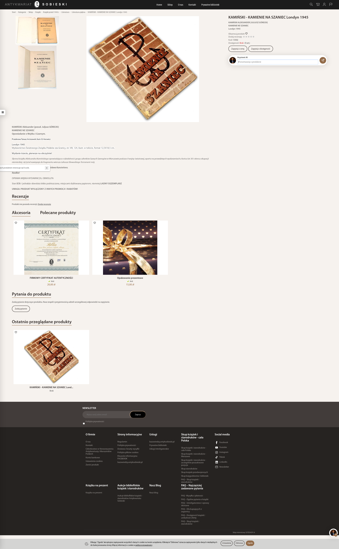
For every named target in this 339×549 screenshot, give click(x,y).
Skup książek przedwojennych (194, 472)
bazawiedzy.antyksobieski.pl (130, 462)
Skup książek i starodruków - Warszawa (193, 455)
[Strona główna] (36, 4)
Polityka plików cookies (127, 453)
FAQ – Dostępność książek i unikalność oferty (193, 516)
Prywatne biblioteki (210, 4)
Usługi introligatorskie (159, 449)
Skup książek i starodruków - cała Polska (193, 449)
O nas (180, 4)
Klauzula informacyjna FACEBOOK (127, 457)
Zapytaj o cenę (237, 49)
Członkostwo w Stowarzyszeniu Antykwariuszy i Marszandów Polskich (99, 451)
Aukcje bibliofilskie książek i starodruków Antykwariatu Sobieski (129, 498)
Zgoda (250, 543)
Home (159, 4)
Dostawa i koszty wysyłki (128, 449)
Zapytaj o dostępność (260, 49)
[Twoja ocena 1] (244, 37)
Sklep (170, 4)
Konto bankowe (93, 458)
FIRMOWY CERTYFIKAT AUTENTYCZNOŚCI (51, 278)
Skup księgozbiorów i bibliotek (194, 476)
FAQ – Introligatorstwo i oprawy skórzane (195, 504)
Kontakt (192, 4)
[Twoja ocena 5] (253, 37)
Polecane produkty (58, 213)
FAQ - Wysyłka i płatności (192, 496)
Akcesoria (21, 213)
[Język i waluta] (330, 4)
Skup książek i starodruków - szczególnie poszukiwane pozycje (193, 462)
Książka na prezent (94, 493)
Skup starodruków (189, 469)
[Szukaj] (311, 4)
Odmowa (239, 543)
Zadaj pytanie (21, 309)
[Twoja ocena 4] (251, 37)
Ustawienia (226, 543)
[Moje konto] (324, 4)
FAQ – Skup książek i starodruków (190, 481)
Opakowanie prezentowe (130, 278)
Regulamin (122, 442)
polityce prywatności (143, 545)
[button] (143, 69)
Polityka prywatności (95, 422)
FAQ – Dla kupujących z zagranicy (191, 510)
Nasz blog (153, 493)
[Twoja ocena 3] (248, 37)
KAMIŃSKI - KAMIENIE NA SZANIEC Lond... (51, 387)
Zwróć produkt (92, 465)
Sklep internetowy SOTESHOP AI (244, 532)
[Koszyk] (318, 4)
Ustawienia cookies (94, 461)
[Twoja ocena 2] (246, 37)
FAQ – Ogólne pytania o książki (194, 499)
